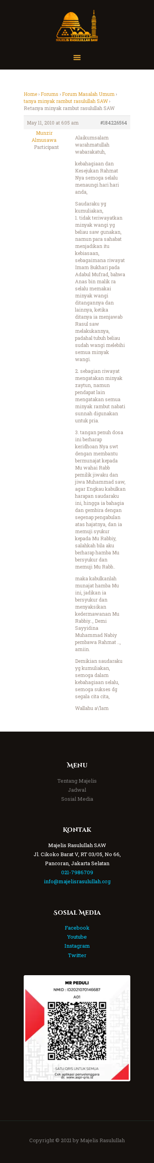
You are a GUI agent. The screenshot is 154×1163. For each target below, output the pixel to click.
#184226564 (113, 122)
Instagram (77, 945)
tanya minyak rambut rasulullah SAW (66, 101)
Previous (37, 1028)
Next (117, 1028)
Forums (49, 94)
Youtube (77, 936)
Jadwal (77, 789)
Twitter (77, 955)
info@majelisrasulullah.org (77, 881)
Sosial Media (77, 798)
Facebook (77, 927)
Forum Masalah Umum (88, 94)
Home (30, 94)
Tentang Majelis (77, 780)
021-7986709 (77, 872)
